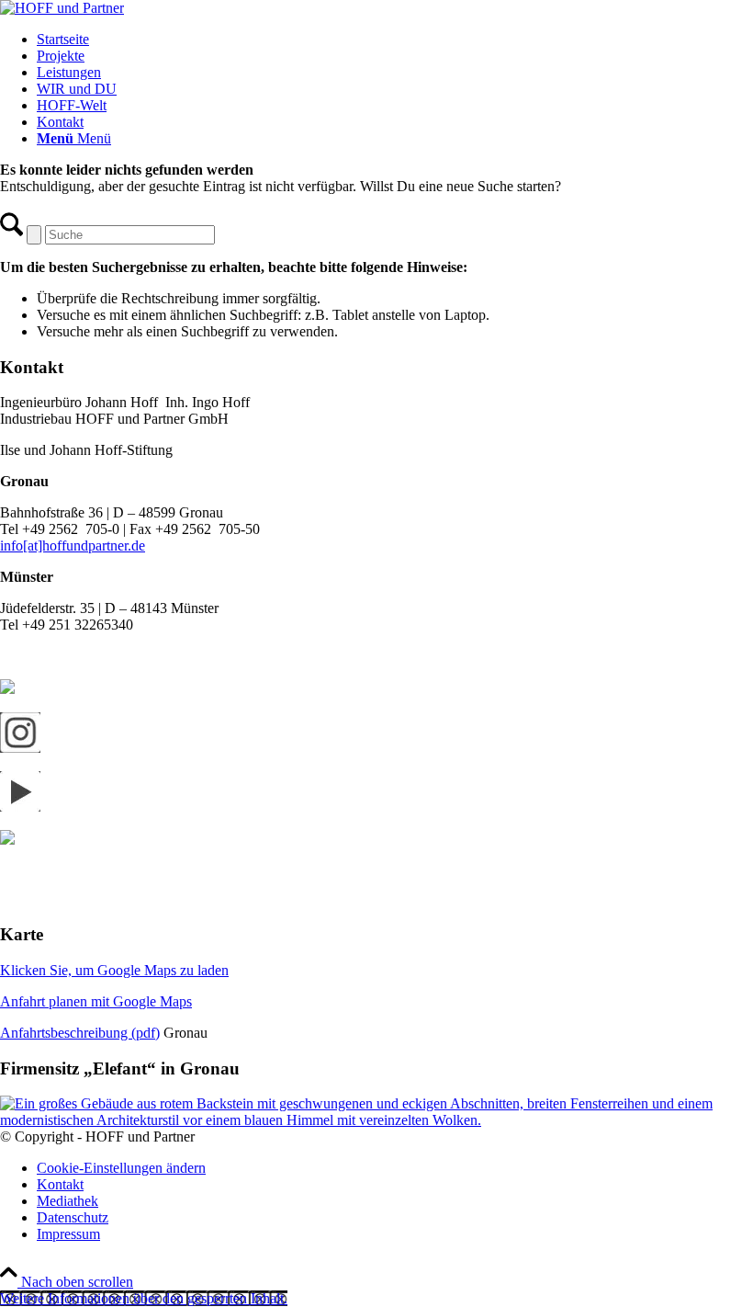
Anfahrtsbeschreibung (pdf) (80, 1032)
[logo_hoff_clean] (62, 8)
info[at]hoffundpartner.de (72, 545)
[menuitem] (395, 39)
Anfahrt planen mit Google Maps (96, 1001)
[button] (143, 1298)
